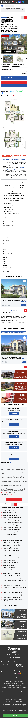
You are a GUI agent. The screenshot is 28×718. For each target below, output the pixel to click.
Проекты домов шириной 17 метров (11, 531)
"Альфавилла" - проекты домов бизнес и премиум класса (14, 571)
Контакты (24, 697)
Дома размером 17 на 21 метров (10, 534)
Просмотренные (7, 689)
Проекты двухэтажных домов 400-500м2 (12, 529)
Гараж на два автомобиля (7, 322)
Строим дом (21, 689)
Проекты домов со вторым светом (10, 548)
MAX (4, 93)
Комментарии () (16, 66)
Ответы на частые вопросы (19, 679)
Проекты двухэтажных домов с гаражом (12, 527)
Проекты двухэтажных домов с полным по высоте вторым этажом (14, 538)
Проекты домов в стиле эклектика (10, 605)
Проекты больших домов (8, 558)
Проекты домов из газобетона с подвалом (12, 592)
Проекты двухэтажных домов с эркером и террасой (14, 580)
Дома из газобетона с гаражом (9, 524)
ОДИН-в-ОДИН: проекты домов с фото (11, 546)
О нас (19, 697)
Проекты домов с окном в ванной (10, 562)
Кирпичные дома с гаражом (9, 519)
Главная (3, 677)
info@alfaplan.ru (6, 671)
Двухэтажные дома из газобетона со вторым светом (14, 587)
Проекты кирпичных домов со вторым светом (13, 583)
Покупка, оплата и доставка (20, 677)
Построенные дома (6, 697)
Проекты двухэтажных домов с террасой (12, 578)
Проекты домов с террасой (9, 567)
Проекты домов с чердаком (9, 560)
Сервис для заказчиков (14, 404)
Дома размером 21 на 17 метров (10, 536)
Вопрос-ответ (6, 66)
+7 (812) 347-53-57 (19, 666)
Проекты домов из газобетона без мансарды (13, 594)
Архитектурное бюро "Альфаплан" (14, 652)
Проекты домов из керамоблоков (10, 553)
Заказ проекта (23, 687)
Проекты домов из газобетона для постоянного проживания (13, 600)
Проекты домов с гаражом (9, 565)
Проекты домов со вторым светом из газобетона (13, 595)
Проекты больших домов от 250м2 (10, 569)
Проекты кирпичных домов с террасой (11, 573)
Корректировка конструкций (9, 683)
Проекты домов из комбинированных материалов (14, 552)
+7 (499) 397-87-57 (19, 669)
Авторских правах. (14, 706)
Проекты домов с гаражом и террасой (11, 575)
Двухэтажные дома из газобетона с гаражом (13, 590)
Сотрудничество (13, 699)
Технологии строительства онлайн (10, 695)
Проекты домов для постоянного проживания (13, 557)
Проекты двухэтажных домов (9, 513)
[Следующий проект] (15, 504)
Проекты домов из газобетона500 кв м (11, 525)
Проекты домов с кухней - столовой (11, 550)
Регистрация (17, 657)
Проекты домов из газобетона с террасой (12, 577)
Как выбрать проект (9, 681)
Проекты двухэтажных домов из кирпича (12, 517)
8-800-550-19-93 (19, 662)
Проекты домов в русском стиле (10, 603)
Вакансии (20, 699)
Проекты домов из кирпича (9, 510)
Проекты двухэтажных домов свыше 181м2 (12, 602)
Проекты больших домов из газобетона (11, 597)
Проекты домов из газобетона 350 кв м (11, 582)
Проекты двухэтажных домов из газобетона (12, 522)
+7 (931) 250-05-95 (19, 664)
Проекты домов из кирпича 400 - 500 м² (12, 520)
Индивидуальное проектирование (14, 685)
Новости (7, 699)
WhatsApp (20, 91)
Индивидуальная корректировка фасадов (10, 687)
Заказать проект (15, 82)
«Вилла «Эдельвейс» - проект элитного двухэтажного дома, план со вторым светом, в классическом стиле (11, 301)
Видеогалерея (14, 697)
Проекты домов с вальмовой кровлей (11, 542)
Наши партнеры (21, 695)
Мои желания (15, 689)
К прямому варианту (8, 51)
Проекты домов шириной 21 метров (11, 532)
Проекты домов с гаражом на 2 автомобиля (12, 540)
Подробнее (7, 295)
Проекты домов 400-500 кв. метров (11, 515)
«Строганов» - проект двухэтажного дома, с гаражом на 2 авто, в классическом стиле (11, 358)
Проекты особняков (7, 555)
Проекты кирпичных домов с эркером (11, 585)
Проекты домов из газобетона (9, 512)
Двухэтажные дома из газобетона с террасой (13, 589)
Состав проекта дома (19, 64)
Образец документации (8, 679)
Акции (21, 701)
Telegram (13, 91)
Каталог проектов (10, 677)
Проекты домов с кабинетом (9, 564)
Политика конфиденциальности (12, 701)
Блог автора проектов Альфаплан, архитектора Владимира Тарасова (14, 692)
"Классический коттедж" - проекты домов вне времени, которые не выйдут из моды (13, 545)
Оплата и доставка (7, 64)
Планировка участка (20, 683)
